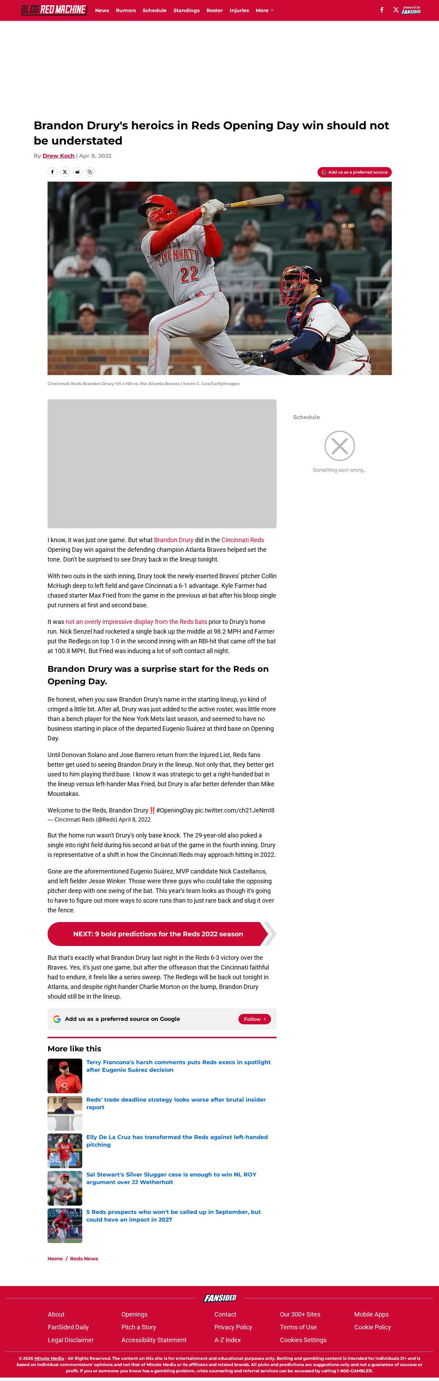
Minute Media (49, 1358)
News (102, 10)
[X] (396, 9)
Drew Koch (59, 156)
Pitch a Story (138, 1327)
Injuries (239, 10)
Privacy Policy (233, 1327)
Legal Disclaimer (71, 1340)
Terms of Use (298, 1327)
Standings (187, 10)
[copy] (90, 172)
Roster (214, 10)
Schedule (155, 10)
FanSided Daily (68, 1327)
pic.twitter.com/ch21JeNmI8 (235, 810)
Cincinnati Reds (242, 540)
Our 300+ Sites (300, 1314)
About (56, 1314)
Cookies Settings (303, 1340)
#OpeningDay (175, 810)
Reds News (84, 1259)
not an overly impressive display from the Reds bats (136, 621)
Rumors (126, 10)
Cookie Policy (372, 1327)
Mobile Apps (371, 1314)
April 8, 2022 (135, 819)
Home (55, 1259)
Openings (134, 1314)
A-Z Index (227, 1340)
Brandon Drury (174, 540)
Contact (225, 1314)
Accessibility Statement (154, 1340)
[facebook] (381, 9)
